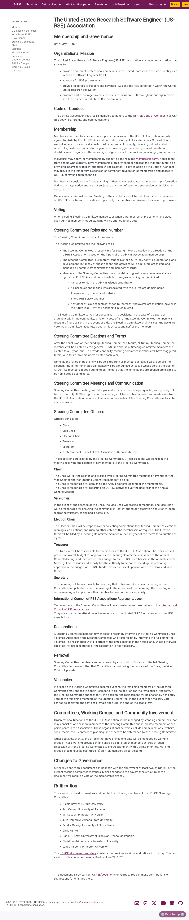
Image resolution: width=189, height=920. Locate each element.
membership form (147, 158)
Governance (18, 37)
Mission (16, 27)
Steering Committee (23, 41)
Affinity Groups (20, 63)
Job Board (118, 4)
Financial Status (21, 52)
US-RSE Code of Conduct (149, 115)
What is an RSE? (21, 34)
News (137, 4)
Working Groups (76, 4)
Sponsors (17, 56)
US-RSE (16, 4)
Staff (14, 45)
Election (16, 48)
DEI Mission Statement (25, 30)
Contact (16, 70)
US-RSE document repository (78, 853)
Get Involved (49, 4)
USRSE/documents (104, 874)
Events (99, 4)
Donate (175, 4)
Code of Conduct (21, 59)
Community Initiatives (91, 902)
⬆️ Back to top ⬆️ (172, 914)
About (29, 4)
